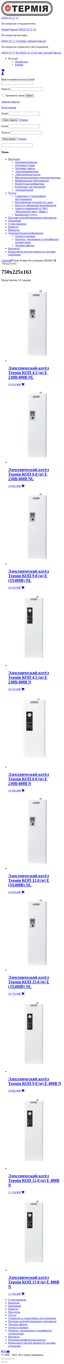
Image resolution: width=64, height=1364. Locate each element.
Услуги (12, 193)
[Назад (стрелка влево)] (2, 1361)
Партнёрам (14, 220)
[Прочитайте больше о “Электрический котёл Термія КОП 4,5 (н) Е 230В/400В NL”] (22, 384)
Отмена (23, 119)
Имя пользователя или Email (17, 79)
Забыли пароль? (10, 101)
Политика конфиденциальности (27, 1339)
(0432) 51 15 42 (28, 52)
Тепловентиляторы (26, 162)
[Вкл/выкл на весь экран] (9, 1358)
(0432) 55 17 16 (10, 41)
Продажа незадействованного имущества (32, 217)
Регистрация (8, 107)
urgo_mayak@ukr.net (49, 52)
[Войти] (2, 73)
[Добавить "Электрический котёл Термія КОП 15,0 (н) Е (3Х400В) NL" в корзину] (22, 993)
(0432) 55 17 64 (10, 52)
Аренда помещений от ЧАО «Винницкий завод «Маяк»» (31, 210)
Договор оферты (24, 245)
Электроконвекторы (27, 171)
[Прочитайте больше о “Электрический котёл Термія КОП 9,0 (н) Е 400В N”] (22, 1090)
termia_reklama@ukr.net (32, 41)
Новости (13, 226)
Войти (29, 95)
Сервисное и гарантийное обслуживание (32, 1318)
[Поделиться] (6, 1358)
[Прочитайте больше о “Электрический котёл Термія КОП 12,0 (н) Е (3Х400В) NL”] (22, 892)
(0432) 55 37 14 (27, 29)
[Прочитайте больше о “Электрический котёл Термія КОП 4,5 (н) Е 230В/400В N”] (22, 689)
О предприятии (17, 223)
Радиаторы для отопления (30, 186)
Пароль (5, 89)
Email (4, 113)
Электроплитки (24, 189)
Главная (6, 260)
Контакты (14, 248)
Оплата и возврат (25, 236)
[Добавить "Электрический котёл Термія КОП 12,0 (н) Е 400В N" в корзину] (22, 1192)
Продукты (14, 159)
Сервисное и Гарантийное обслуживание (30, 198)
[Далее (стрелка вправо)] (6, 1361)
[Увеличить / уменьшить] (13, 1358)
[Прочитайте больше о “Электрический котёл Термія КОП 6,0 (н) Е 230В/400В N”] (22, 790)
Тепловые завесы (25, 168)
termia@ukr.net (9, 29)
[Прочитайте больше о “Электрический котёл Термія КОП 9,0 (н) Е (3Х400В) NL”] (22, 587)
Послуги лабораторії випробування (35, 205)
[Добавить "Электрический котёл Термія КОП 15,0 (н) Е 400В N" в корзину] (22, 1293)
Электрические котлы (27, 174)
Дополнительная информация (25, 233)
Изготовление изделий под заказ (34, 202)
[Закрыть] (2, 1358)
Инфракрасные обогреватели (32, 180)
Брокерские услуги (26, 214)
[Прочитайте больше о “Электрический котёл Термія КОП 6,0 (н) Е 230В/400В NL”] (22, 486)
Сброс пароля (10, 120)
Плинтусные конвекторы (29, 183)
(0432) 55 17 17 (10, 17)
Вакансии (14, 230)
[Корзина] (2, 70)
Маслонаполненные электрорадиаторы (38, 177)
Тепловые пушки (25, 165)
